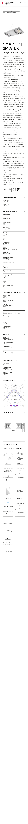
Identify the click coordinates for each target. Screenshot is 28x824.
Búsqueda (21, 3)
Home (4, 9)
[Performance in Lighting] (8, 3)
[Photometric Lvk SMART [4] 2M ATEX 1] (14, 395)
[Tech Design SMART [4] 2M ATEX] (14, 427)
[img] (5, 190)
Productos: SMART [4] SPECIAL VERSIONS (11, 11)
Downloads (21, 477)
